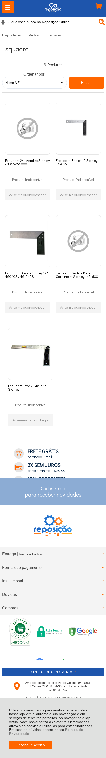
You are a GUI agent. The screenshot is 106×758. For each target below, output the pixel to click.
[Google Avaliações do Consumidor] (52, 653)
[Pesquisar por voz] (3, 22)
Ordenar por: (34, 74)
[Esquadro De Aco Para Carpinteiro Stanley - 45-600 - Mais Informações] (78, 241)
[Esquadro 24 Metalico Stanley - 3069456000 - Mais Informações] (27, 128)
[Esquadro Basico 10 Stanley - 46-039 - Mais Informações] (78, 128)
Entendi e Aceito (31, 744)
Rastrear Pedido (30, 554)
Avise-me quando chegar (27, 194)
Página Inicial (12, 35)
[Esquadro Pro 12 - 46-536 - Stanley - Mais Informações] (30, 354)
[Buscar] (101, 21)
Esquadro (54, 35)
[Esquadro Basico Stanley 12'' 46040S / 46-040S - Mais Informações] (27, 241)
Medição (34, 35)
